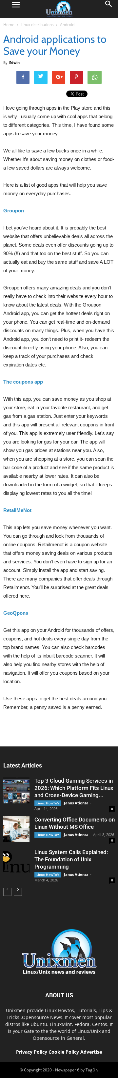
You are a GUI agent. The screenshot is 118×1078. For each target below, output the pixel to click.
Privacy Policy (31, 1052)
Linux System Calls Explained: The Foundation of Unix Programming (71, 859)
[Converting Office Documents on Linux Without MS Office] (16, 829)
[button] (109, 9)
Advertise (91, 1052)
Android (67, 24)
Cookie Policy (64, 1052)
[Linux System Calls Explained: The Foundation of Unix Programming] (16, 862)
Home (8, 24)
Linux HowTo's (47, 803)
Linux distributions (37, 24)
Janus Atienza (76, 802)
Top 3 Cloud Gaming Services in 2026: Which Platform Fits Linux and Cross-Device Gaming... (73, 787)
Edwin (14, 62)
